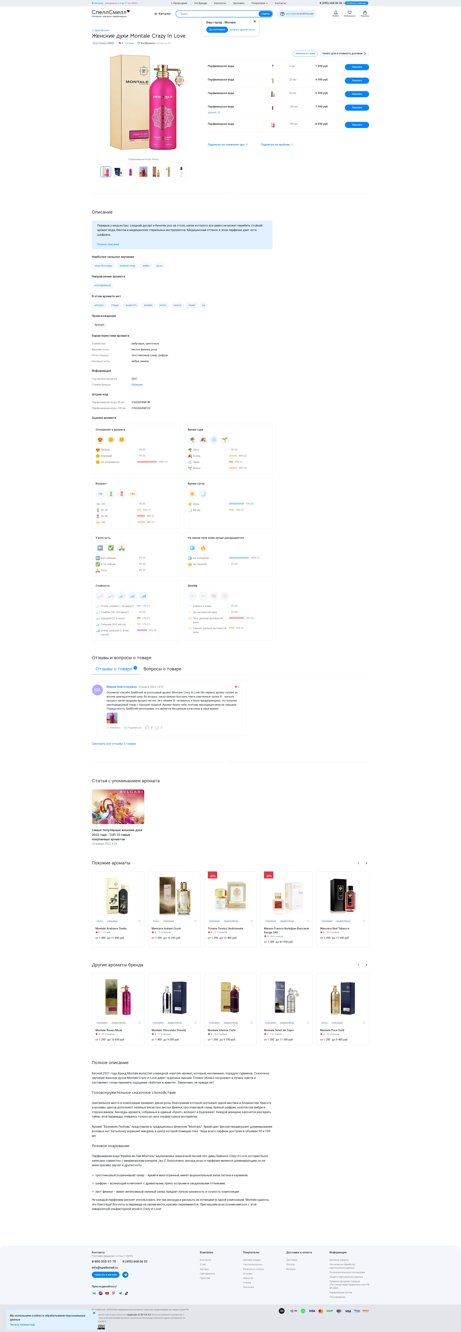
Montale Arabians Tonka (111, 928)
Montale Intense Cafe (222, 1030)
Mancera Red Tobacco (334, 928)
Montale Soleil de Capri (279, 1030)
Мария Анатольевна (122, 687)
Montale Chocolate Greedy (169, 1030)
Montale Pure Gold (332, 1030)
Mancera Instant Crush (166, 928)
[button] (96, 172)
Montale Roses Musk (108, 1030)
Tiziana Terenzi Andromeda (225, 928)
